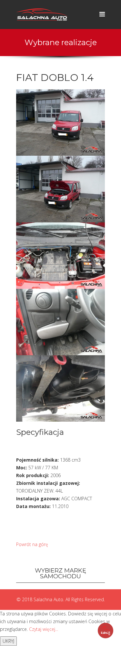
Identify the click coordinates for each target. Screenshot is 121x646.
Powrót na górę (32, 544)
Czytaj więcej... (43, 629)
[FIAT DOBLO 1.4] (60, 122)
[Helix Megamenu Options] (102, 14)
